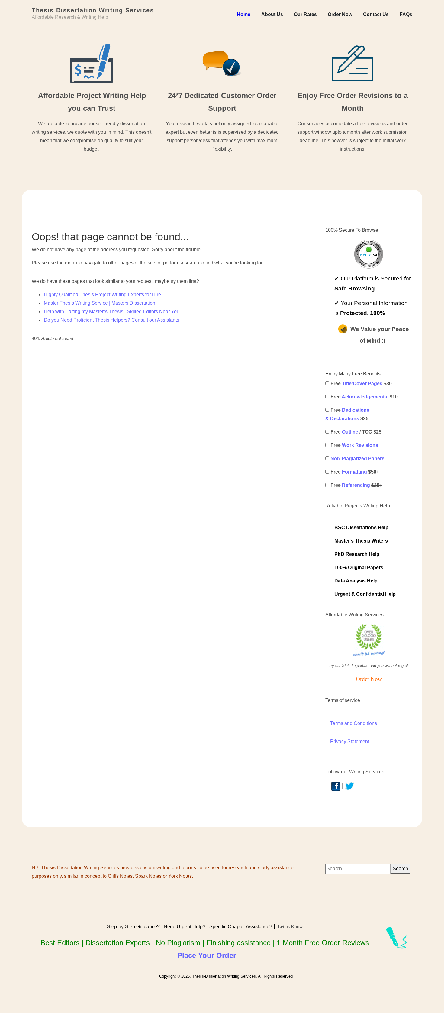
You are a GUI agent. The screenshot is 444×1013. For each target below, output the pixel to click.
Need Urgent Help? (184, 926)
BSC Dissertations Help (361, 527)
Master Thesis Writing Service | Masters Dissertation (99, 303)
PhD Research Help (356, 554)
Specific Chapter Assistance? (240, 926)
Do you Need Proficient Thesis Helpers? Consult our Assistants (111, 320)
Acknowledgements (364, 396)
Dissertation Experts (118, 943)
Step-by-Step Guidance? (133, 926)
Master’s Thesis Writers (361, 540)
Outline (350, 431)
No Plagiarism (178, 943)
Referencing (356, 485)
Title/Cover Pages (362, 383)
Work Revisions (360, 445)
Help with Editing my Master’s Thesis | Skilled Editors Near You (111, 311)
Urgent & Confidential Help (365, 594)
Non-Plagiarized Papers (357, 458)
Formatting (354, 471)
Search (400, 868)
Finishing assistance (238, 943)
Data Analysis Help (356, 580)
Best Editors (59, 943)
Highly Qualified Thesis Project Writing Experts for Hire (102, 294)
